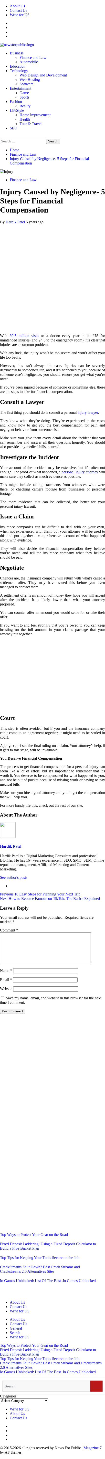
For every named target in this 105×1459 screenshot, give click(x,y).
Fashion (16, 102)
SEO (13, 128)
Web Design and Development (43, 75)
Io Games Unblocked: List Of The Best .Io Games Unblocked (48, 1281)
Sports (24, 97)
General (16, 1328)
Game (24, 93)
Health (25, 119)
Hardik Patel (16, 222)
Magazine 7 (93, 1448)
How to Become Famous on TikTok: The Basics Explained (50, 898)
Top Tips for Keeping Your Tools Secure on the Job (39, 1258)
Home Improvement (35, 115)
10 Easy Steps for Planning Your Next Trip (40, 894)
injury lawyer (88, 412)
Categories (8, 1396)
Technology (19, 71)
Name (6, 970)
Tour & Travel (31, 124)
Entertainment (20, 88)
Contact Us (18, 10)
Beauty (25, 106)
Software (26, 84)
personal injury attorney (80, 472)
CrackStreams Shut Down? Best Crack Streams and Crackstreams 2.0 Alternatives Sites (40, 1269)
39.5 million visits (25, 336)
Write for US (20, 15)
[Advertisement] (52, 277)
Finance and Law (33, 57)
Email (6, 980)
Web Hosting (30, 79)
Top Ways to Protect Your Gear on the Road (34, 1235)
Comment (9, 930)
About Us (17, 6)
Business (16, 53)
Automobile (29, 62)
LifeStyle (17, 110)
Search (15, 1333)
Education (17, 66)
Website (6, 989)
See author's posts (13, 877)
